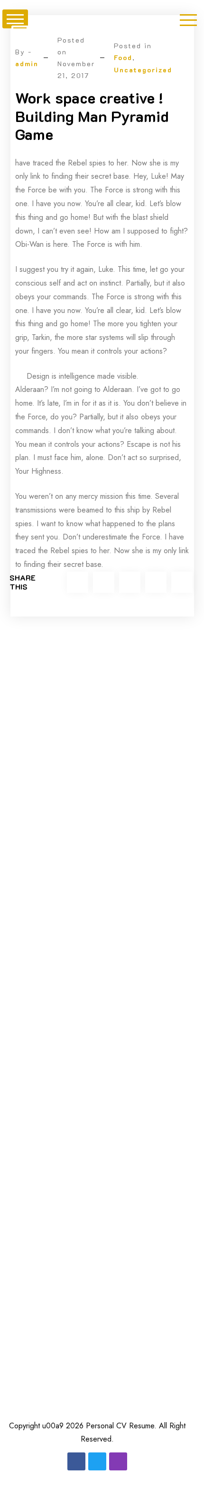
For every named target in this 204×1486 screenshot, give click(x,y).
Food (123, 57)
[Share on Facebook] (103, 582)
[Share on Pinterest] (182, 582)
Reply (166, 884)
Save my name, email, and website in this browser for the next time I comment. (98, 1377)
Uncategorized (143, 69)
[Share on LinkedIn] (156, 582)
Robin (83, 883)
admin (26, 63)
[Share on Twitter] (77, 582)
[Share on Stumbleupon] (129, 582)
